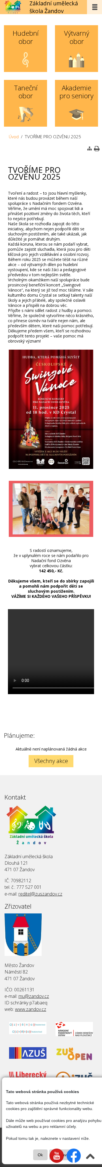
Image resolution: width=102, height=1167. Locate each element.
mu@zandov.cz (33, 996)
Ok (40, 1155)
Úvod (14, 137)
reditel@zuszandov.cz (40, 894)
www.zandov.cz (30, 1009)
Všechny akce (51, 761)
